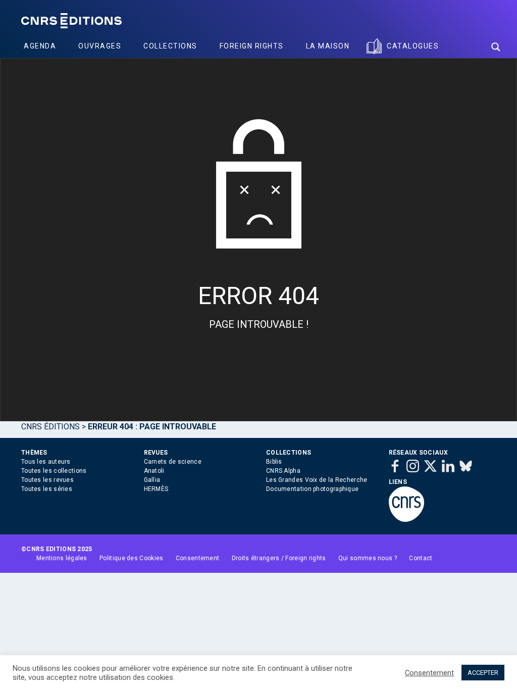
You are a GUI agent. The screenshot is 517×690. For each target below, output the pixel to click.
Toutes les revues (47, 479)
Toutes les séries (46, 488)
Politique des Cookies (131, 558)
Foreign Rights (252, 46)
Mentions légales (61, 558)
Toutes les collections (54, 470)
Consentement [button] (429, 672)
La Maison (328, 46)
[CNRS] (406, 519)
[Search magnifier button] (495, 47)
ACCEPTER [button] (483, 672)
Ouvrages (99, 46)
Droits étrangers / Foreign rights (279, 558)
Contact (420, 558)
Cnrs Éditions (50, 426)
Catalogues (413, 46)
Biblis (274, 461)
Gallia (152, 479)
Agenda (40, 46)
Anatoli (154, 470)
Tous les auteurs (46, 461)
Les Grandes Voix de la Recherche (317, 479)
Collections (170, 46)
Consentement (198, 558)
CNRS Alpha (283, 470)
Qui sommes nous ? (367, 558)
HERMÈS (156, 488)
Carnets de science (172, 461)
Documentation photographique (312, 488)
